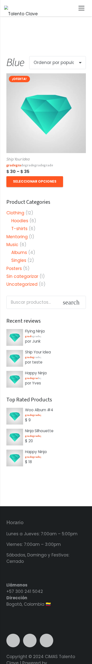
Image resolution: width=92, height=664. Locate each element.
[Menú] (81, 8)
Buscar (80, 302)
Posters (14, 268)
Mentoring (17, 237)
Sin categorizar (22, 276)
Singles (18, 260)
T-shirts (19, 229)
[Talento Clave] (21, 8)
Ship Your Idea (18, 159)
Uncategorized (22, 284)
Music (12, 245)
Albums (19, 252)
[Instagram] (30, 640)
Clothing (15, 213)
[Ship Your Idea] (46, 76)
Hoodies (19, 221)
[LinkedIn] (13, 640)
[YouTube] (46, 640)
